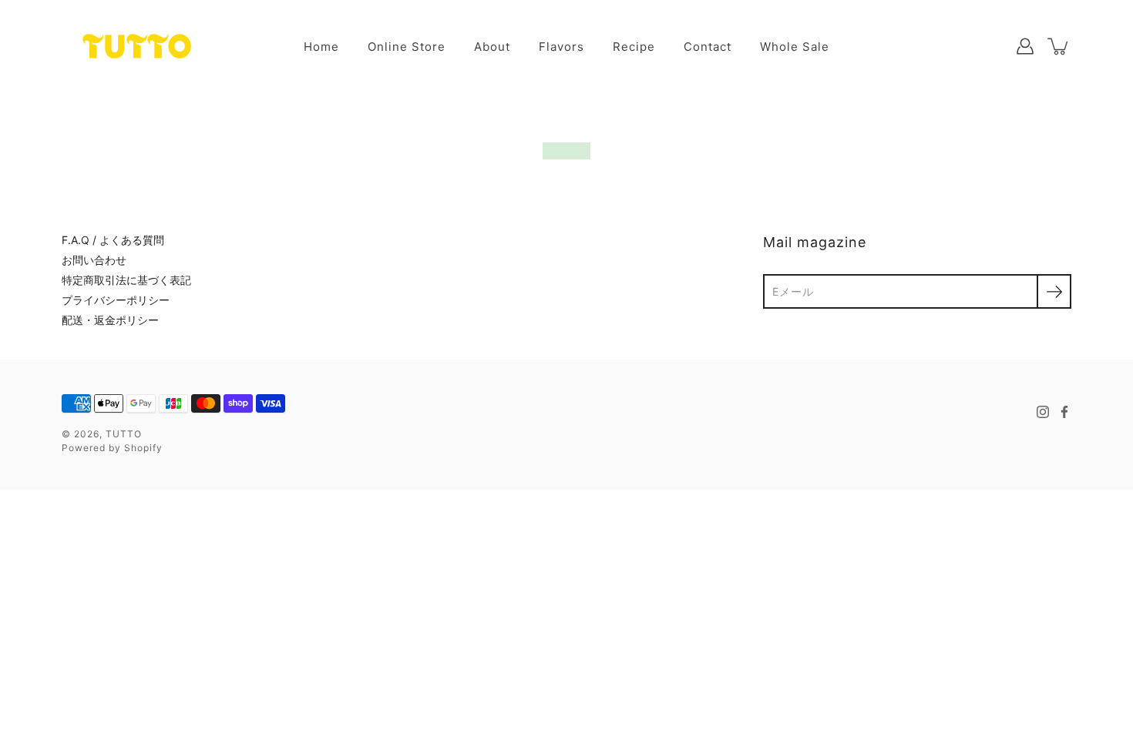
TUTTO (124, 434)
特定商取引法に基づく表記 (126, 279)
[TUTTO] (137, 46)
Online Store (406, 46)
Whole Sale (794, 46)
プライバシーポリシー (116, 299)
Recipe (634, 46)
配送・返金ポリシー (110, 319)
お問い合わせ (94, 259)
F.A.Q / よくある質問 (113, 239)
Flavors (561, 46)
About (492, 46)
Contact (707, 46)
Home (321, 46)
